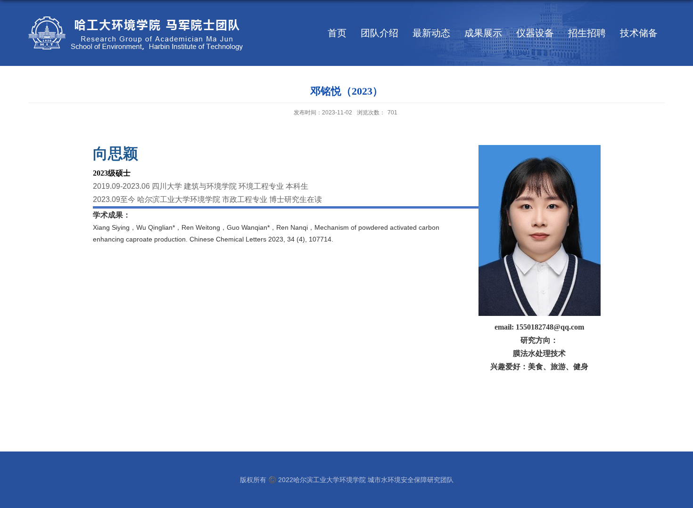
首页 (337, 33)
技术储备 (639, 33)
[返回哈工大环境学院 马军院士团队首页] (135, 18)
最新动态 (431, 33)
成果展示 (483, 33)
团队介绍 (379, 33)
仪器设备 (535, 33)
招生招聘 (587, 33)
